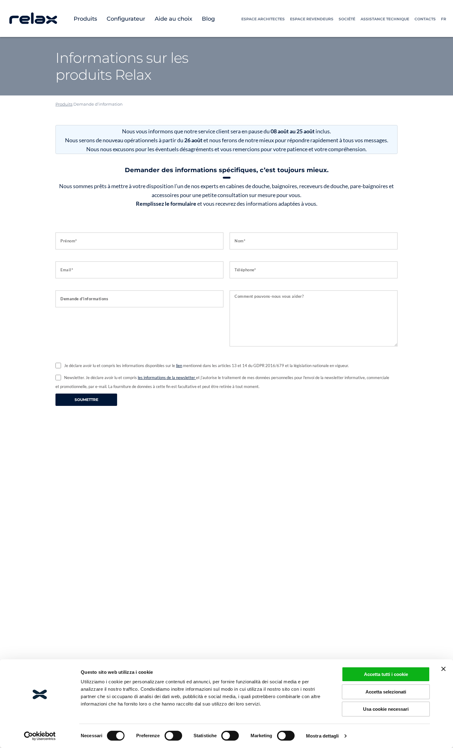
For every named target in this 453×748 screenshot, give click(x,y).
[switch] (173, 736)
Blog (208, 18)
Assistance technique (385, 19)
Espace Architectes (263, 19)
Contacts (425, 19)
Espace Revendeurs (311, 19)
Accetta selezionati (385, 691)
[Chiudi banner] (443, 669)
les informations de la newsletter (167, 377)
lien (179, 365)
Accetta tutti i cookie (386, 674)
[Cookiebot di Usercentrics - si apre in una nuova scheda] (40, 736)
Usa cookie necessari (386, 709)
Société (347, 19)
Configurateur (126, 18)
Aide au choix (173, 18)
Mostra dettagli (322, 735)
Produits (85, 18)
